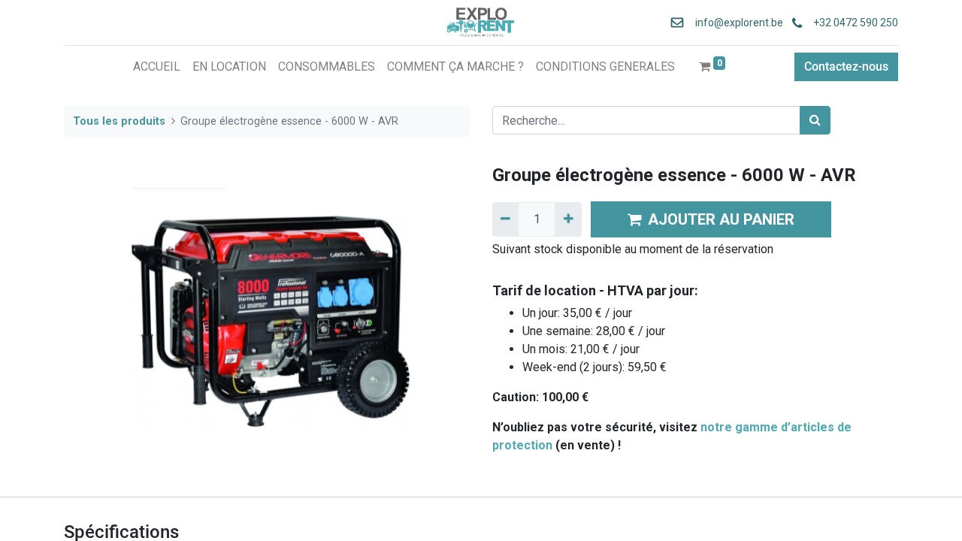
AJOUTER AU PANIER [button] (721, 219)
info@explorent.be (734, 23)
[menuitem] (156, 67)
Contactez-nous (846, 66)
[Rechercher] (815, 120)
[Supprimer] (505, 219)
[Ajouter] (568, 219)
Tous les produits (119, 121)
